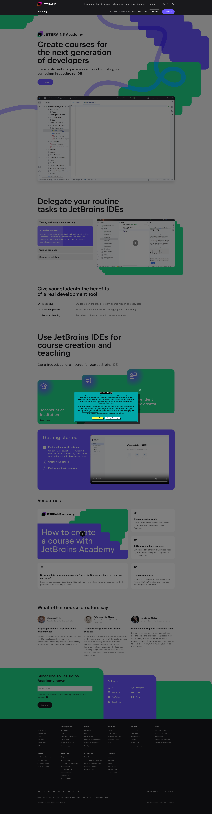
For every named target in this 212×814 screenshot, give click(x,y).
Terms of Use (118, 410)
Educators (142, 12)
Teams (122, 12)
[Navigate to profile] (164, 4)
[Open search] (159, 4)
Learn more (110, 403)
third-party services (90, 412)
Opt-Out (121, 414)
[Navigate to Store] (168, 4)
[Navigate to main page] (47, 4)
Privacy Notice (100, 410)
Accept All (97, 418)
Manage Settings (112, 418)
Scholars (113, 12)
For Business (103, 4)
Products (89, 4)
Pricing (151, 4)
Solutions (130, 4)
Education (117, 4)
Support (141, 4)
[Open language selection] (173, 4)
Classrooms (131, 12)
